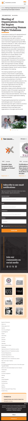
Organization (4, 210)
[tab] (10, 129)
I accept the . (15, 226)
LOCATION (3, 218)
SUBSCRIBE (14, 230)
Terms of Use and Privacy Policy (18, 226)
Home (2, 7)
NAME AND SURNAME (6, 196)
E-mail (3, 203)
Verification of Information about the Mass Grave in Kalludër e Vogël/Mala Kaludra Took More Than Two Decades (9, 169)
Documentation (6, 15)
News (3, 161)
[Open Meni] (25, 3)
